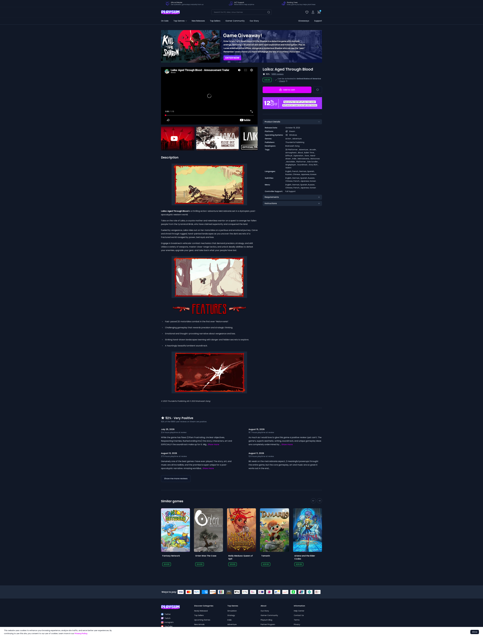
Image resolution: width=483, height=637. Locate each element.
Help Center (299, 611)
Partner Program (268, 624)
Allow (474, 631)
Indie (229, 620)
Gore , (307, 155)
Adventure (297, 138)
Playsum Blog (266, 620)
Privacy (297, 624)
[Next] (316, 46)
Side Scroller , (313, 161)
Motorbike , (291, 161)
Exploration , (299, 155)
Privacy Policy (81, 633)
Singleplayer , (291, 164)
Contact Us (299, 615)
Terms (296, 620)
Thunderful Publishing (294, 142)
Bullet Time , (309, 152)
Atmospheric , (291, 152)
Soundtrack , (303, 164)
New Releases (198, 21)
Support (318, 21)
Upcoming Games (202, 620)
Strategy (231, 615)
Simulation (232, 611)
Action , (288, 138)
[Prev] (167, 46)
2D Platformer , (292, 149)
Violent (288, 167)
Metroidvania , (304, 158)
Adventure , (304, 149)
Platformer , (301, 161)
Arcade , (313, 149)
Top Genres (179, 21)
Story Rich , (313, 164)
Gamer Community (235, 21)
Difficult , (289, 155)
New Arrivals (199, 624)
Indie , (295, 158)
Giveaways (303, 21)
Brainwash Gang (292, 146)
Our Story (254, 21)
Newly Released (201, 611)
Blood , (301, 152)
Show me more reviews (176, 478)
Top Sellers (215, 21)
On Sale (164, 21)
